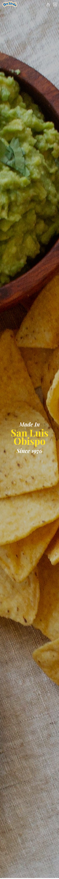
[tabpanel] (29, 439)
